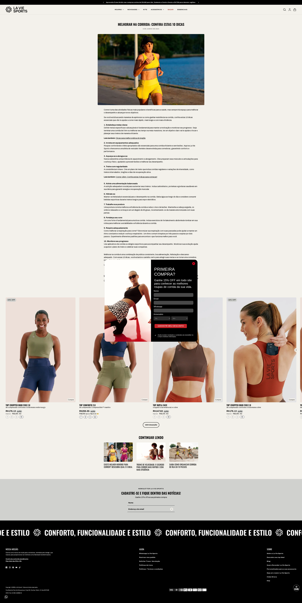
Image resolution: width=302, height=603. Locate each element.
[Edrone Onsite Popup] (151, 301)
